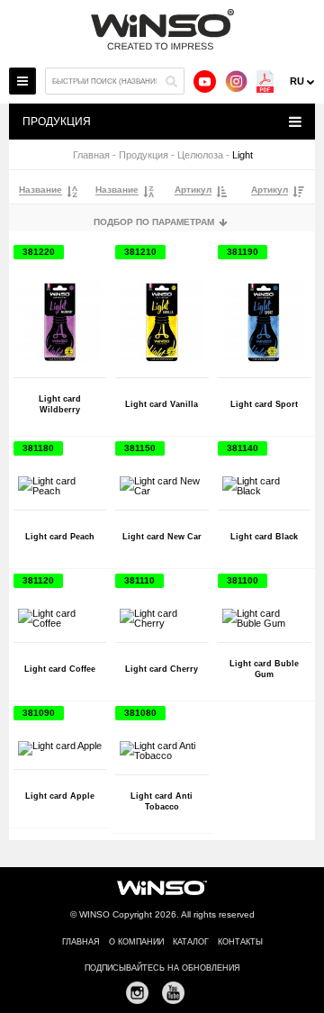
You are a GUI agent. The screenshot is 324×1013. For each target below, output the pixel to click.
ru (297, 81)
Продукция (143, 155)
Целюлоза (200, 155)
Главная (91, 155)
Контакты (240, 941)
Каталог (191, 941)
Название (40, 189)
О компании (136, 941)
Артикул (193, 189)
